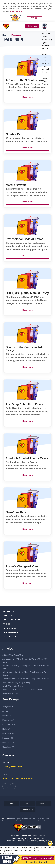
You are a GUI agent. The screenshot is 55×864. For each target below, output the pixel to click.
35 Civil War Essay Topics (14, 655)
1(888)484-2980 (12, 767)
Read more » (16, 11)
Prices (6, 624)
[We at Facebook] (5, 786)
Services (8, 616)
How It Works (11, 620)
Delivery (43, 803)
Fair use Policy (27, 810)
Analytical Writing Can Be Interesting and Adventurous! (26, 679)
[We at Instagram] (13, 786)
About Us (8, 611)
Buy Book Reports (10, 693)
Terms (11, 803)
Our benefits (10, 633)
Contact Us (9, 637)
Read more (27, 97)
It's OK (34, 18)
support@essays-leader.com (18, 778)
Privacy (27, 803)
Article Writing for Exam (12, 686)
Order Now (32, 26)
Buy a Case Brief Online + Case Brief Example (23, 690)
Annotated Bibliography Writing (16, 682)
